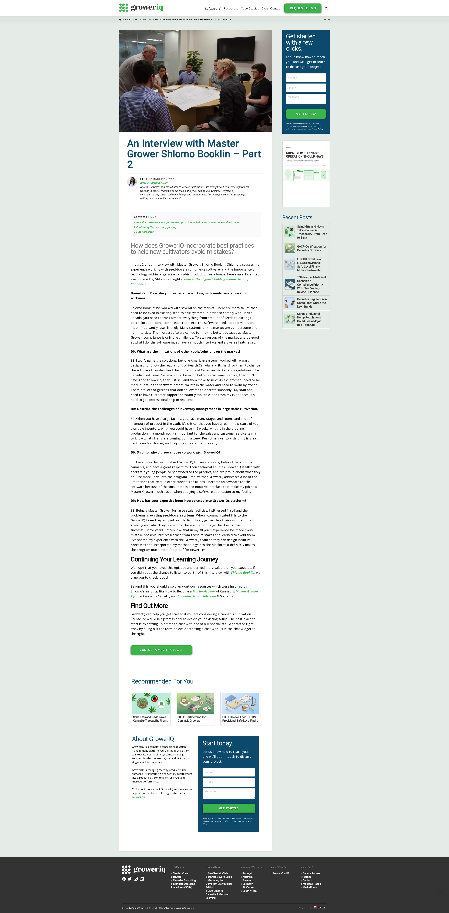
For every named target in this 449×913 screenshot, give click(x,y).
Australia (248, 876)
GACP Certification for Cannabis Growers (311, 248)
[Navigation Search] (326, 8)
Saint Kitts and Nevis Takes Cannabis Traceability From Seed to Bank (312, 232)
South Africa (250, 890)
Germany (248, 883)
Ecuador (247, 880)
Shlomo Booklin (242, 572)
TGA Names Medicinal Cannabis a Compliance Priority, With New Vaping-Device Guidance (311, 284)
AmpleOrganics (139, 908)
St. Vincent (248, 887)
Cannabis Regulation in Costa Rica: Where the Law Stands (312, 302)
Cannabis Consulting (184, 880)
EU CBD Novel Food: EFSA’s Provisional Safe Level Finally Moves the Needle (310, 264)
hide (152, 217)
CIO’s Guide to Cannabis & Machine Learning (217, 894)
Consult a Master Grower (161, 650)
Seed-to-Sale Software (179, 875)
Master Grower (204, 591)
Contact (307, 880)
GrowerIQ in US (281, 873)
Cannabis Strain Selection (196, 596)
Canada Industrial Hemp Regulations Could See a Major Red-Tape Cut (309, 319)
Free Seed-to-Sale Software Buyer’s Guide (219, 875)
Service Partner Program (310, 875)
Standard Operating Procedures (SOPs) (183, 885)
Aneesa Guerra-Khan (154, 182)
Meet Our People (312, 883)
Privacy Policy (317, 129)
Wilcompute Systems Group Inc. (179, 908)
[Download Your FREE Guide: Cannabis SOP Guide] (306, 173)
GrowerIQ (126, 908)
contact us (138, 797)
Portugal (247, 873)
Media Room (310, 887)
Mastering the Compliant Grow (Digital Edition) (219, 884)
